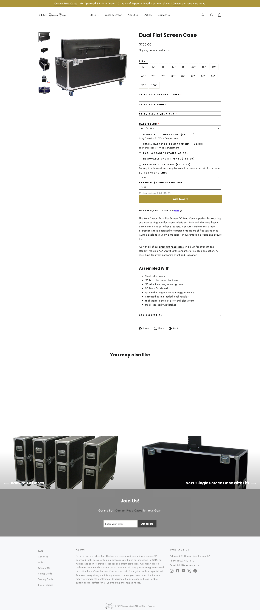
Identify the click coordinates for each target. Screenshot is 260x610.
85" (203, 76)
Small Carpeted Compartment (173, 144)
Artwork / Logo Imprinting (161, 182)
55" (204, 67)
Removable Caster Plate (169, 158)
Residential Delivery (167, 164)
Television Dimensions (157, 114)
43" (153, 67)
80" (173, 76)
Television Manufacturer (159, 94)
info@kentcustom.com (188, 565)
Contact (177, 3)
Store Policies (45, 585)
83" (193, 76)
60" (214, 67)
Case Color (148, 124)
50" (193, 67)
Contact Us (164, 15)
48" (183, 67)
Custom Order (113, 15)
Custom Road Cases (65, 3)
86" (213, 76)
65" (143, 76)
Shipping (143, 50)
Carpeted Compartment (169, 134)
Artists (148, 15)
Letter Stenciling (153, 173)
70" (153, 76)
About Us (133, 15)
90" (143, 85)
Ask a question (151, 315)
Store (93, 15)
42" (143, 67)
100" (154, 85)
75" (163, 76)
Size (142, 61)
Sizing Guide (45, 573)
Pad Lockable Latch (165, 153)
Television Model (152, 104)
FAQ (40, 551)
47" (174, 67)
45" (163, 67)
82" (183, 76)
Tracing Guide (45, 579)
